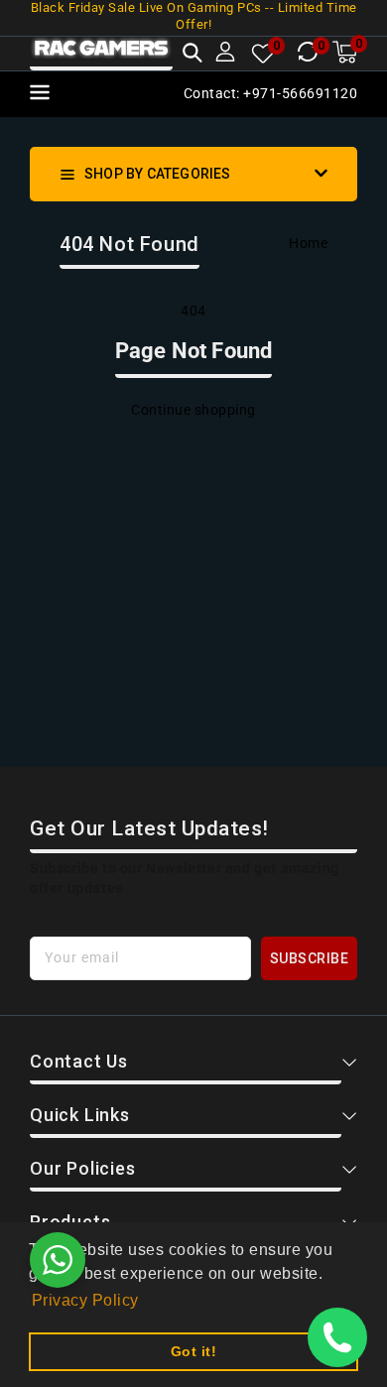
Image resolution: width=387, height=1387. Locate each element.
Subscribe (309, 958)
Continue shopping (193, 410)
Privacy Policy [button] (85, 1300)
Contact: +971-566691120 (271, 93)
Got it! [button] (194, 1351)
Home (308, 243)
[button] (192, 54)
